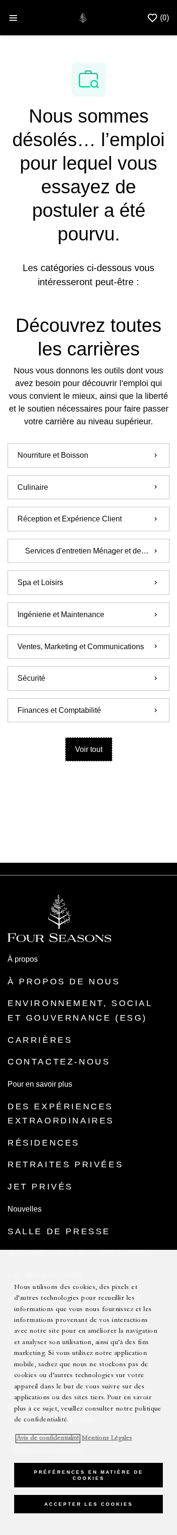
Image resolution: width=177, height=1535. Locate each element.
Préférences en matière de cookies (88, 1475)
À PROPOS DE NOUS (64, 981)
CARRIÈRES (40, 1040)
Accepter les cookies (88, 1504)
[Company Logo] (83, 17)
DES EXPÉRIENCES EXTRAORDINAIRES (61, 1114)
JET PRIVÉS (40, 1186)
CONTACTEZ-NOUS (59, 1061)
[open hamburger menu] (13, 18)
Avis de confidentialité (48, 1438)
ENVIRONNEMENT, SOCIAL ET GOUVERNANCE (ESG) (80, 1011)
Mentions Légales (107, 1438)
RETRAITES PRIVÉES (65, 1164)
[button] (88, 749)
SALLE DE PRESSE (59, 1231)
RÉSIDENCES (44, 1142)
